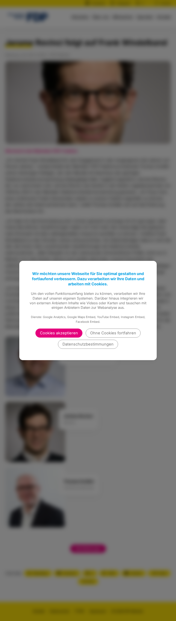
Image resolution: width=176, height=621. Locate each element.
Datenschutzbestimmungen (88, 344)
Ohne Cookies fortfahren (113, 333)
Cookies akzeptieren (59, 333)
